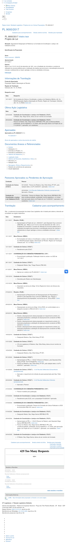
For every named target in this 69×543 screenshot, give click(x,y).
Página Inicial (6, 25)
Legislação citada (13, 157)
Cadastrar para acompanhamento (22, 32)
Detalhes (8, 477)
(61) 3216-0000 (23, 511)
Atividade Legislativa (16, 25)
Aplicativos (9, 539)
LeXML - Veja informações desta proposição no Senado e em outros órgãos (27, 498)
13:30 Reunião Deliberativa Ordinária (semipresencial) (43, 190)
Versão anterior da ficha (40, 32)
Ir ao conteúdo (8, 1)
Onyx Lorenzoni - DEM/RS (12, 57)
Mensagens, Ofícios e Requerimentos (19, 165)
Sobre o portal (10, 536)
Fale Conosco (10, 9)
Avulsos (10, 147)
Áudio (7, 476)
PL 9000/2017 (10, 29)
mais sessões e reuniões (55, 490)
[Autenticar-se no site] (66, 515)
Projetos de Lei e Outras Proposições (34, 25)
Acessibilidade (10, 7)
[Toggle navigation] (3, 19)
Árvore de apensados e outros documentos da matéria (20, 140)
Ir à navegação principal (10, 3)
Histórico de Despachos (15, 154)
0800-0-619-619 (16, 509)
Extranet (8, 541)
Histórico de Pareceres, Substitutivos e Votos (21, 159)
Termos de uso (10, 537)
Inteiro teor (24, 36)
